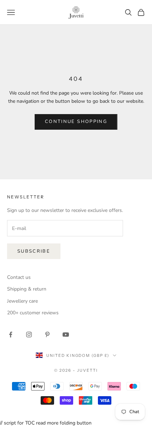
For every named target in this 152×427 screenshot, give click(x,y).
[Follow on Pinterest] (47, 334)
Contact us (19, 277)
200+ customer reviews (33, 312)
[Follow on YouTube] (65, 334)
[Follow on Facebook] (10, 334)
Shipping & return (26, 289)
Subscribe (33, 251)
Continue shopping (76, 121)
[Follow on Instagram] (29, 334)
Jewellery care (22, 301)
